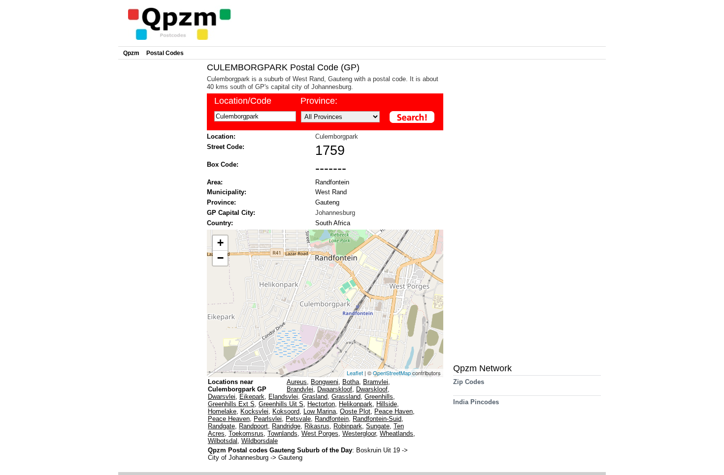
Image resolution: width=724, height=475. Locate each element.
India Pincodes (476, 402)
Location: (221, 136)
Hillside (386, 404)
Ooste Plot (355, 411)
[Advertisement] (160, 209)
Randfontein (332, 182)
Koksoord (285, 411)
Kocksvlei (254, 411)
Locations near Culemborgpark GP (237, 385)
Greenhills (378, 396)
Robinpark (347, 426)
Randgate (221, 426)
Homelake (222, 411)
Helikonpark (355, 404)
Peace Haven (393, 411)
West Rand (331, 192)
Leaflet (355, 373)
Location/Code (242, 101)
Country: (220, 223)
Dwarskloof (372, 389)
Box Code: (222, 164)
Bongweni (324, 382)
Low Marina (319, 411)
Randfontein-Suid (377, 418)
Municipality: (226, 192)
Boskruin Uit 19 (379, 450)
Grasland (315, 396)
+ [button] (220, 243)
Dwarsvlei (221, 396)
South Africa (332, 223)
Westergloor (359, 433)
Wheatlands (396, 433)
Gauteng (327, 202)
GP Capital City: (231, 212)
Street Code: (225, 146)
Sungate (378, 426)
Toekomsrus (246, 433)
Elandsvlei (283, 396)
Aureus (297, 382)
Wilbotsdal (222, 441)
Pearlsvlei (268, 418)
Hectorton (321, 404)
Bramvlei (375, 382)
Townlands (282, 433)
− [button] (220, 258)
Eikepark (251, 396)
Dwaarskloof (334, 389)
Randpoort (253, 426)
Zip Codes (468, 382)
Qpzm (131, 53)
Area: (215, 182)
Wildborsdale (259, 441)
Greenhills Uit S (281, 404)
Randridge (286, 426)
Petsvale (298, 418)
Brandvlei (300, 389)
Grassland (346, 396)
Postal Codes (165, 53)
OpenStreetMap (392, 373)
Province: (318, 101)
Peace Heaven (229, 418)
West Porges (319, 433)
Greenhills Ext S (231, 404)
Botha (350, 382)
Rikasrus (316, 426)
